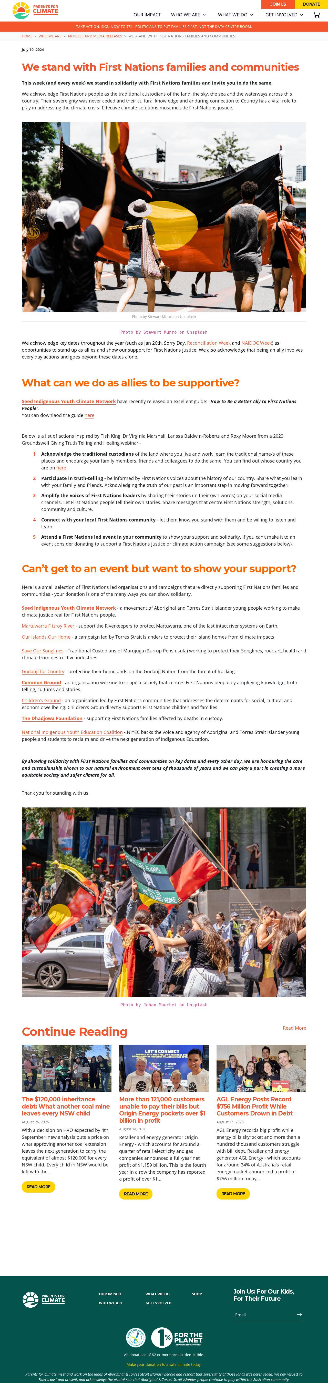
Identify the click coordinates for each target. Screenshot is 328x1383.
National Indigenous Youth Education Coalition (72, 732)
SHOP (197, 1294)
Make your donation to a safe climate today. (164, 1364)
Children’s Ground (41, 700)
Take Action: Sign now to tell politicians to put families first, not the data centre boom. (164, 26)
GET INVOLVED (158, 1302)
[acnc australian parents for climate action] (138, 1337)
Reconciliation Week (209, 343)
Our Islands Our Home (46, 637)
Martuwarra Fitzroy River (48, 626)
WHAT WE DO (158, 1294)
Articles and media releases (95, 36)
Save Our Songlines (43, 651)
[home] (35, 11)
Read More (294, 1028)
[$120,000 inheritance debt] (66, 1068)
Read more (38, 1186)
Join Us (278, 4)
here (89, 415)
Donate (311, 4)
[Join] (297, 1314)
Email (240, 1315)
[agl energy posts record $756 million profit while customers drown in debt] (261, 1068)
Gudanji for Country (43, 671)
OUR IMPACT (110, 1294)
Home (27, 36)
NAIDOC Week (256, 343)
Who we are (50, 36)
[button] (188, 15)
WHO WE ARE (111, 1302)
